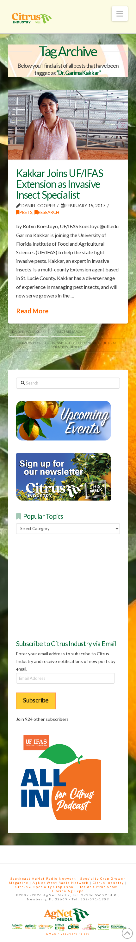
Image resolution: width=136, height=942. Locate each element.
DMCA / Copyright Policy (68, 933)
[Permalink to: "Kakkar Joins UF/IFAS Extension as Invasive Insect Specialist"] (68, 125)
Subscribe (36, 700)
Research (48, 212)
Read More (32, 311)
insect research (68, 331)
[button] (120, 13)
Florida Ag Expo (68, 891)
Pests (26, 212)
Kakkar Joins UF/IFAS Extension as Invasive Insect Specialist (59, 184)
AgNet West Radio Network (61, 882)
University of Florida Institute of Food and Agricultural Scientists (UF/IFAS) (67, 345)
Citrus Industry (108, 882)
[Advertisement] (63, 586)
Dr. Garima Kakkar (28, 331)
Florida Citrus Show (97, 887)
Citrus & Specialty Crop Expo (44, 887)
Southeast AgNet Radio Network (43, 878)
